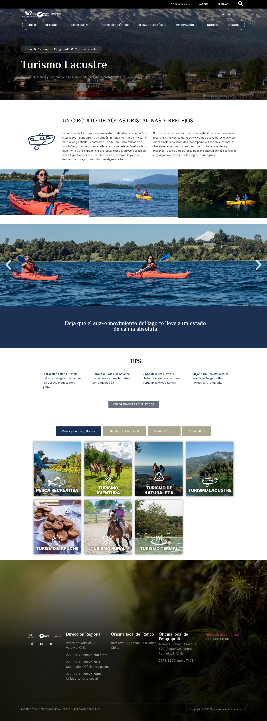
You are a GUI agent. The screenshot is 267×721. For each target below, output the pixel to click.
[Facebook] (228, 14)
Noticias (204, 4)
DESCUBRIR (57, 496)
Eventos (233, 25)
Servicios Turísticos (115, 25)
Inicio (32, 25)
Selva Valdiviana (180, 4)
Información (185, 25)
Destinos (223, 4)
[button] (8, 264)
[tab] (78, 431)
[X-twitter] (234, 14)
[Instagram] (223, 14)
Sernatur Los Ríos (150, 25)
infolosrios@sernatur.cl (222, 634)
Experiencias (80, 25)
